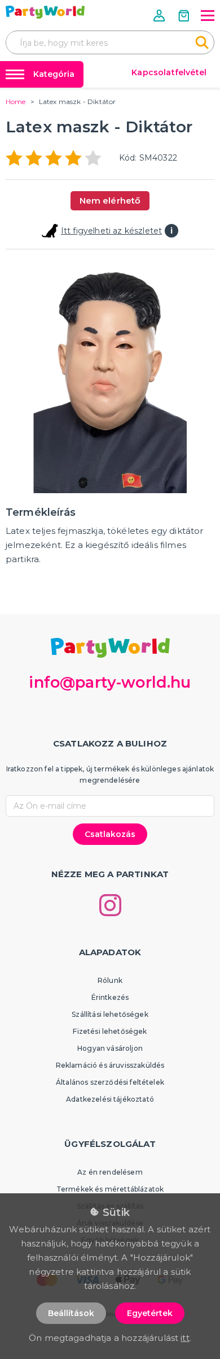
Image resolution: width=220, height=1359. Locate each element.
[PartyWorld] (45, 12)
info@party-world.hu (110, 682)
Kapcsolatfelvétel (168, 72)
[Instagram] (110, 905)
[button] (160, 15)
